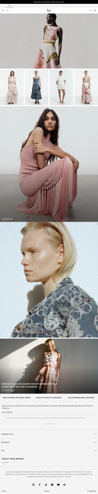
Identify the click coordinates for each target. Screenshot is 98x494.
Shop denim (6, 334)
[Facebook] (39, 484)
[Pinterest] (52, 484)
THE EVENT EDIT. (8, 390)
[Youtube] (58, 484)
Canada (5, 462)
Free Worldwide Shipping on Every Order (49, 2)
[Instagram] (33, 484)
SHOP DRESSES (7, 219)
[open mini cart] (95, 10)
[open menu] (3, 10)
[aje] (49, 10)
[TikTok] (46, 484)
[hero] (49, 41)
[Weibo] (64, 484)
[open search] (7, 10)
